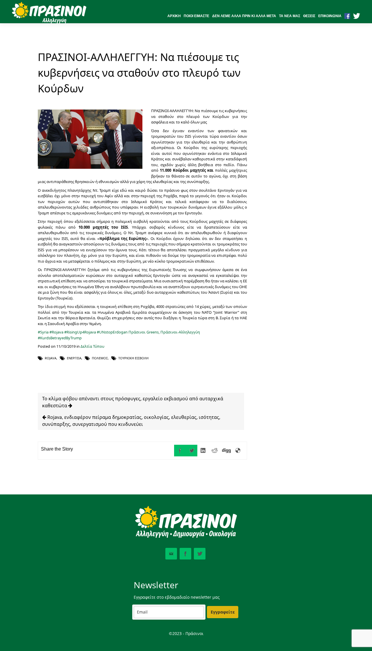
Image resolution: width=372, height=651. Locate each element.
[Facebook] (180, 450)
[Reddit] (215, 450)
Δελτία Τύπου (92, 346)
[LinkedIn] (203, 450)
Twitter (199, 553)
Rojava (50, 358)
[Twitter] (191, 450)
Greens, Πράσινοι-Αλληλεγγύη (173, 332)
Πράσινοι (137, 332)
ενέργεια (74, 358)
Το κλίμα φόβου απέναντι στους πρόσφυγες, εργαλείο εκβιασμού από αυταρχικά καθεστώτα (132, 402)
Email (171, 553)
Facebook (185, 553)
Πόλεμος (100, 358)
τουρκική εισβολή (133, 358)
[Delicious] (238, 450)
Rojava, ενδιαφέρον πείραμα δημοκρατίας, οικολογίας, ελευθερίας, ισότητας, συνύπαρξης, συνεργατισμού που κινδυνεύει (131, 420)
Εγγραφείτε (223, 612)
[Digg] (226, 450)
